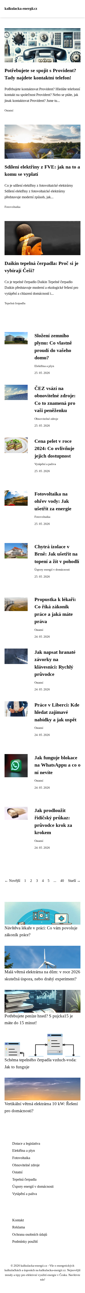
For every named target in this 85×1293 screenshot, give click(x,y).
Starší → (74, 881)
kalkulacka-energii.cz (21, 8)
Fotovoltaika (12, 207)
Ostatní (9, 110)
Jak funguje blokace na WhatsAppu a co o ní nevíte (57, 765)
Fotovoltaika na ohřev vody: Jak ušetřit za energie (52, 501)
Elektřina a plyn (44, 366)
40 (62, 881)
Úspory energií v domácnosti (52, 569)
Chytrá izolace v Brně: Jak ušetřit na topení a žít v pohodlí (56, 554)
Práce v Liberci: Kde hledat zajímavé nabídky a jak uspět (56, 712)
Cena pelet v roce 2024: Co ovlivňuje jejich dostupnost (54, 448)
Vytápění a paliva (45, 464)
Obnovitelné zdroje (46, 418)
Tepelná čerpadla (15, 303)
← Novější (12, 881)
